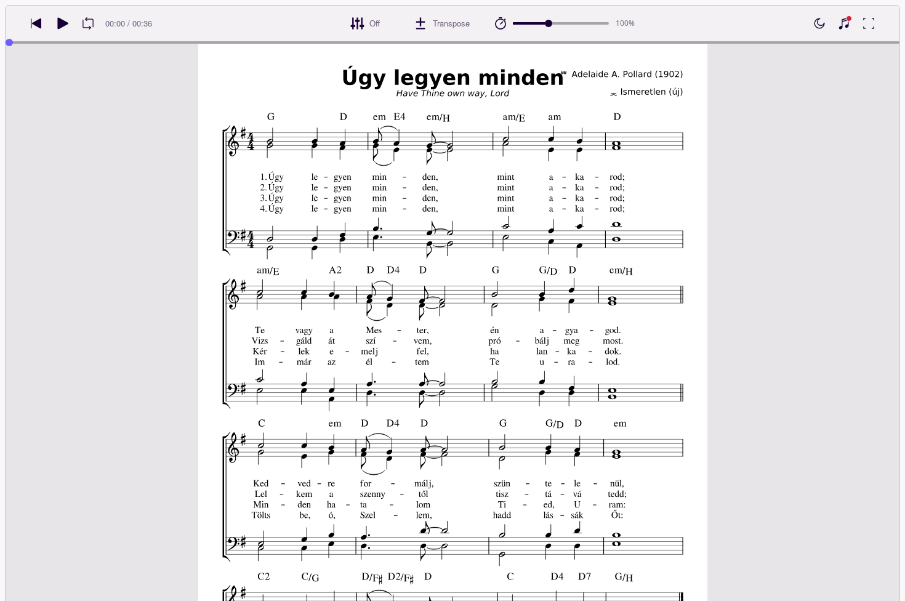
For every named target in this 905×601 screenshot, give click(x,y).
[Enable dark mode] (819, 23)
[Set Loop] (88, 23)
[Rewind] (36, 23)
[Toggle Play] (62, 23)
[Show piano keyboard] (844, 23)
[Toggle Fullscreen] (868, 23)
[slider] (548, 23)
